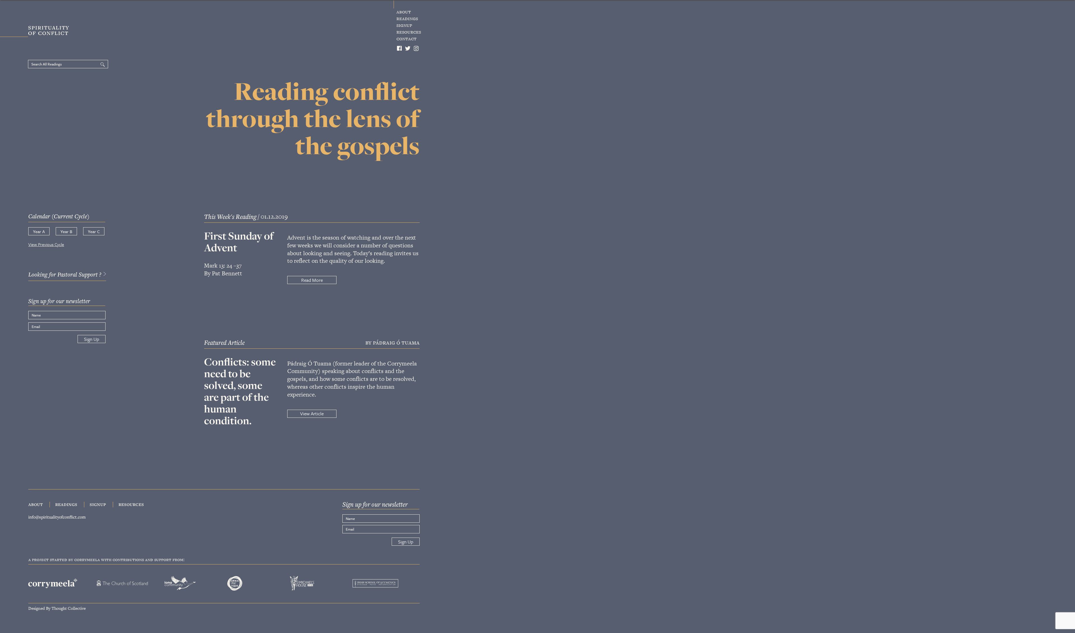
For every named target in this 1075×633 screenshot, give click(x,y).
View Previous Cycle (46, 244)
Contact (406, 38)
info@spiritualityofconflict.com (57, 517)
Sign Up (91, 339)
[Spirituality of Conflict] (38, 31)
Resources (408, 32)
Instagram (416, 48)
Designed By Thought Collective (57, 608)
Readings (407, 18)
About (403, 11)
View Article (312, 413)
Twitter (408, 48)
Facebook (399, 48)
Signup (404, 25)
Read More (312, 279)
